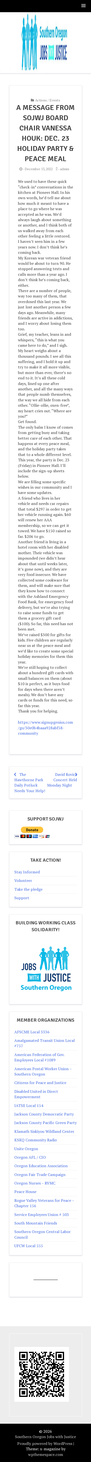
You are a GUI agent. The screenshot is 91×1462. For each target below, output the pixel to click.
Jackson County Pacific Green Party (45, 1122)
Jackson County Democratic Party (44, 1114)
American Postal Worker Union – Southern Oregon (43, 1071)
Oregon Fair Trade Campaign (40, 1174)
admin (64, 169)
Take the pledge (28, 889)
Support (21, 897)
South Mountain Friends (35, 1223)
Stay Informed (27, 872)
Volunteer (23, 880)
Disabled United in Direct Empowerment (36, 1094)
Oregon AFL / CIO (30, 1157)
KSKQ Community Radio (35, 1140)
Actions (41, 100)
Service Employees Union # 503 (41, 1214)
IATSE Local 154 (28, 1105)
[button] (84, 6)
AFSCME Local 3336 (32, 1032)
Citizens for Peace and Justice (40, 1082)
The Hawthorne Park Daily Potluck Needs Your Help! (29, 782)
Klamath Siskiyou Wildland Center (44, 1131)
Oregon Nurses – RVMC (34, 1183)
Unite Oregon (26, 1148)
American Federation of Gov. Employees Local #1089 (39, 1057)
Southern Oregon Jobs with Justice (45, 1436)
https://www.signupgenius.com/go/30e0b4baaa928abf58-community (45, 728)
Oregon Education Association (41, 1165)
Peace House (25, 1191)
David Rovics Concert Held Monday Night (62, 780)
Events (55, 100)
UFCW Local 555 (28, 1245)
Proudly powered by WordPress (44, 1443)
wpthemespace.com (45, 1454)
